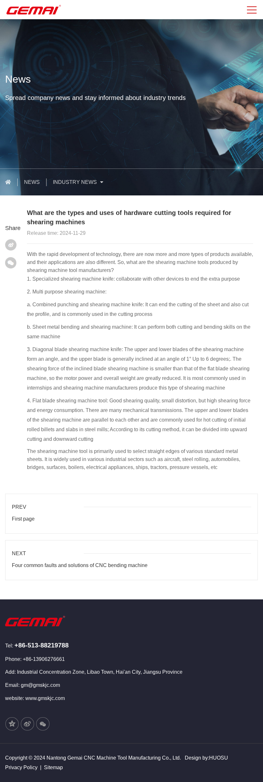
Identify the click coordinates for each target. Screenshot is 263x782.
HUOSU (218, 758)
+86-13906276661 (44, 659)
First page (23, 519)
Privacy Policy (21, 767)
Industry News (75, 182)
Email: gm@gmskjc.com (32, 685)
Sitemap (53, 767)
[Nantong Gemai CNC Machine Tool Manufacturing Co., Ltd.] (39, 9)
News (32, 182)
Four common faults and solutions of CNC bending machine (80, 565)
